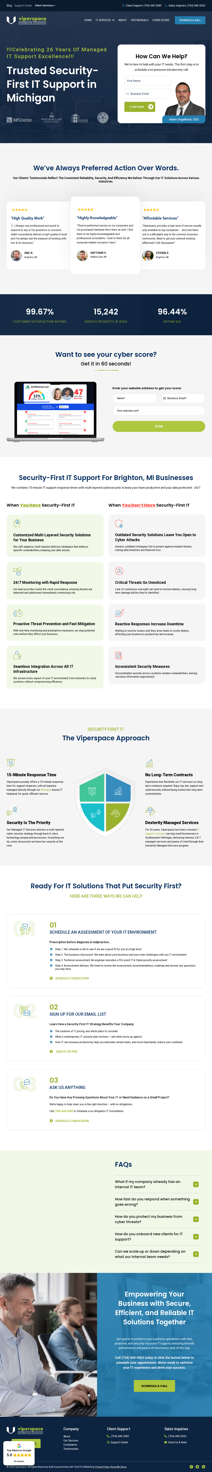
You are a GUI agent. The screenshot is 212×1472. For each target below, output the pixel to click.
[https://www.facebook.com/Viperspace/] (191, 1466)
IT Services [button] (103, 20)
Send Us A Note (177, 1442)
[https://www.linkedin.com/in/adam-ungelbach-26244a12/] (183, 102)
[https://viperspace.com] (25, 1430)
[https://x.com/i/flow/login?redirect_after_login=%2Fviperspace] (197, 1466)
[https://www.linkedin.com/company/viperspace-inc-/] (203, 1466)
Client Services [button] (44, 5)
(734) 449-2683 (120, 1436)
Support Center (119, 1442)
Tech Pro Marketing (84, 1467)
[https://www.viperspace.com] (26, 20)
